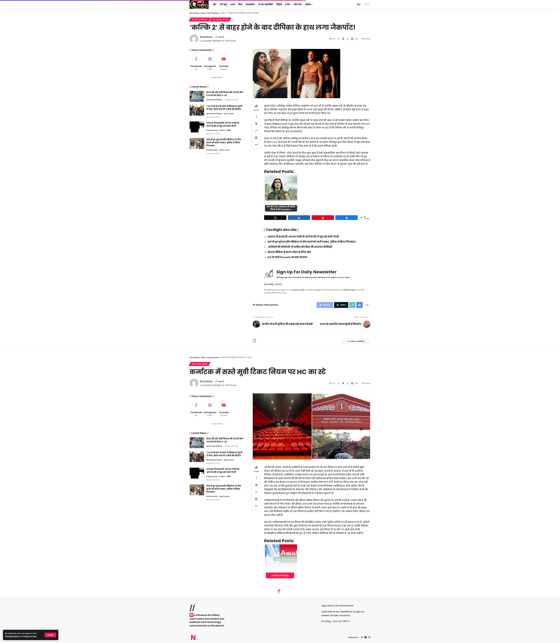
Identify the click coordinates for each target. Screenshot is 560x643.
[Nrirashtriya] (199, 4)
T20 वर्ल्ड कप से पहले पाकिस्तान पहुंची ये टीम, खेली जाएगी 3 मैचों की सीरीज (224, 108)
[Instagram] (210, 62)
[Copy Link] (348, 38)
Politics (222, 130)
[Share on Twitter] (343, 38)
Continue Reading (280, 575)
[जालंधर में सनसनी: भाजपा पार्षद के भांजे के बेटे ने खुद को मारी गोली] (197, 126)
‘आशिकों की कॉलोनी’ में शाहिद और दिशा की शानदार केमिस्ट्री (299, 247)
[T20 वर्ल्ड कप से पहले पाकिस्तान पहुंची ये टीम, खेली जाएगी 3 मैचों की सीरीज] (197, 110)
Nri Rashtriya (206, 36)
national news (220, 19)
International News (214, 99)
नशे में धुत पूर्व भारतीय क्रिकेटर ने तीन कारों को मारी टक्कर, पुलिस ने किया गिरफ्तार (311, 242)
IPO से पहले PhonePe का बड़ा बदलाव (287, 257)
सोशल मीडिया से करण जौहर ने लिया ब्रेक (289, 252)
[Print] (352, 38)
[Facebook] (196, 62)
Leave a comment (357, 341)
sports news (229, 113)
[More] (357, 38)
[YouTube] (365, 637)
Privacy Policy (12, 636)
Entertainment (200, 19)
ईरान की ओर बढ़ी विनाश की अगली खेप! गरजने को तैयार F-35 (225, 94)
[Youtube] (223, 62)
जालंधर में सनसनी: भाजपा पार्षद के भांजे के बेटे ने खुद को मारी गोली (303, 236)
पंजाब (228, 130)
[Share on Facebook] (339, 38)
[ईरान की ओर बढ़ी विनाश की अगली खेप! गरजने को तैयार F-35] (197, 96)
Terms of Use (29, 636)
